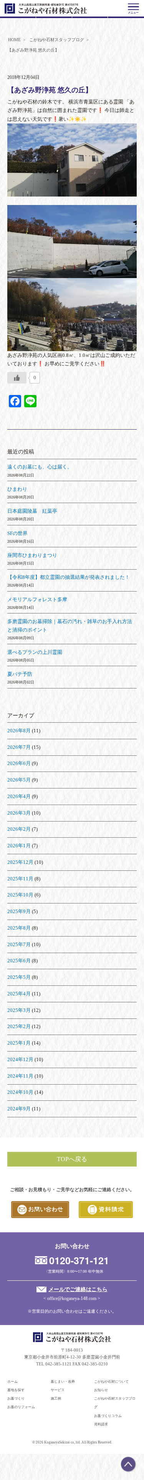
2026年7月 (19, 747)
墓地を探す (16, 1390)
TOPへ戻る (72, 1159)
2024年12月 (20, 1059)
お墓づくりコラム (108, 1416)
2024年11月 (20, 1076)
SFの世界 (17, 533)
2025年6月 (19, 960)
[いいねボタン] (16, 377)
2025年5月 (19, 977)
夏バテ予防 (19, 674)
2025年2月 (19, 1026)
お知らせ (101, 1390)
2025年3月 (19, 1010)
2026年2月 (19, 829)
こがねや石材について (111, 1381)
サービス (58, 1390)
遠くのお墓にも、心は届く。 (39, 467)
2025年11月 (20, 879)
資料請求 (101, 1424)
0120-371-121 (79, 1260)
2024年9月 (19, 1109)
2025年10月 (20, 895)
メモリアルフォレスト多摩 (37, 599)
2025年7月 (19, 944)
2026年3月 (19, 813)
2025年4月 (19, 994)
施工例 (56, 1398)
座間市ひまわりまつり (32, 555)
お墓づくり (16, 1398)
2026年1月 (19, 845)
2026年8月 (19, 730)
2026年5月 (19, 780)
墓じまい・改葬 (63, 1381)
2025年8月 (19, 928)
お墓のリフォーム (21, 1407)
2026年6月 (19, 763)
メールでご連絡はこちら (78, 1289)
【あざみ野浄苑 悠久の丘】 (49, 90)
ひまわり (17, 489)
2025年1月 (19, 1043)
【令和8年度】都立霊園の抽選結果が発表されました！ (68, 577)
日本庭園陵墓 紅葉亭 (32, 511)
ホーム (12, 1381)
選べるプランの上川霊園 (34, 652)
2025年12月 (20, 862)
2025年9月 (19, 911)
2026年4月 (19, 796)
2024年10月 (20, 1092)
